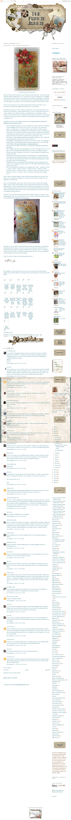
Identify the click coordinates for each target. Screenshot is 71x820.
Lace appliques (55, 632)
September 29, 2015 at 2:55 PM (16, 494)
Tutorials (54, 719)
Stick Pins (54, 689)
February (57, 465)
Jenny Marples (10, 443)
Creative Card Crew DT (57, 560)
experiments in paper (11, 497)
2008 (55, 482)
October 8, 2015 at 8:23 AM (15, 583)
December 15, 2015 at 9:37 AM (16, 653)
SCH (53, 674)
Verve (53, 726)
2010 (55, 478)
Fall (53, 595)
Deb (8, 561)
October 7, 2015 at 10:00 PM (16, 568)
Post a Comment (7, 667)
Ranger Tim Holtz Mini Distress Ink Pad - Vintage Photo (12, 301)
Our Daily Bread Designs (58, 656)
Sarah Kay (54, 672)
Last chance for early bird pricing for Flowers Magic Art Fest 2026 (62, 225)
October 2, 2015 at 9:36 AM (15, 538)
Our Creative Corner (57, 654)
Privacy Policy (55, 48)
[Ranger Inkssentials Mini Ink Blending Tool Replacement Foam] (30, 296)
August (56, 452)
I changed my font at (16, 684)
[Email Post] (40, 334)
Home (27, 669)
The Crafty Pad (55, 699)
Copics (53, 555)
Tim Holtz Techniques (57, 715)
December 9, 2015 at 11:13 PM (16, 635)
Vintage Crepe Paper (57, 732)
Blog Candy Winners (57, 536)
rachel (8, 421)
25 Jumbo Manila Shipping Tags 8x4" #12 (12, 287)
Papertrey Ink (55, 661)
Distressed (54, 586)
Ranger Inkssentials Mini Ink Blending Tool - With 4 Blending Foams (24, 302)
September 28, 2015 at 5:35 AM (16, 387)
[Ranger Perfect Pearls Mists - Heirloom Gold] (6, 296)
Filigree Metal (55, 603)
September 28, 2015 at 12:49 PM (17, 427)
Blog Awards (55, 532)
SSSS (53, 683)
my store (29, 157)
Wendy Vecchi (55, 735)
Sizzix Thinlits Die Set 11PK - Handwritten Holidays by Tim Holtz (30, 316)
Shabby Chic (55, 676)
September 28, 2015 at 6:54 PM (16, 468)
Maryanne (9, 430)
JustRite (54, 627)
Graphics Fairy (55, 609)
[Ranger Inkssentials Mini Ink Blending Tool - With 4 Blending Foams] (24, 296)
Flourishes (54, 605)
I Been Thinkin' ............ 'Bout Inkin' (59, 317)
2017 (55, 431)
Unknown (9, 488)
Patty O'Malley (10, 464)
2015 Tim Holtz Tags (57, 517)
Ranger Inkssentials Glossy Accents (24, 314)
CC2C (53, 542)
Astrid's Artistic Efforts (59, 239)
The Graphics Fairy (56, 701)
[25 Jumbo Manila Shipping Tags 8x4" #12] (13, 283)
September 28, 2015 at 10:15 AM (17, 417)
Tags (53, 696)
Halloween (54, 618)
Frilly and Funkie (56, 607)
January (57, 467)
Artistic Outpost (55, 525)
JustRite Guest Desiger (57, 629)
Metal (53, 643)
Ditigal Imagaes (55, 587)
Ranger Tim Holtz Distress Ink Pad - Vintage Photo (18, 301)
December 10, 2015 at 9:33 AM (16, 645)
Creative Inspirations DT (58, 562)
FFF (53, 600)
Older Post (47, 669)
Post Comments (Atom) (15, 672)
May (56, 459)
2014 (55, 470)
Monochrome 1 (62, 203)
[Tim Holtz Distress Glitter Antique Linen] (18, 311)
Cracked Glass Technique (58, 559)
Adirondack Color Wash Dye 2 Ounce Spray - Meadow (30, 288)
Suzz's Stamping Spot (58, 231)
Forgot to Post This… (58, 249)
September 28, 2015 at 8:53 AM (16, 408)
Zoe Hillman (9, 587)
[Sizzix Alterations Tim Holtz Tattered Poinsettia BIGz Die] (6, 311)
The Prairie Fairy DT (57, 705)
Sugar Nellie (55, 694)
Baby (53, 530)
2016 (55, 433)
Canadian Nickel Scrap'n (59, 253)
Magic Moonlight (56, 636)
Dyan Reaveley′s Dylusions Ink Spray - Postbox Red (12, 314)
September (57, 443)
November (57, 439)
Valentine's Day (55, 721)
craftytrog (9, 532)
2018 (55, 429)
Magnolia (54, 638)
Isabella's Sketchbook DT (58, 625)
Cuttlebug (54, 569)
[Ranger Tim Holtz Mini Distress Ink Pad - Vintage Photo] (12, 296)
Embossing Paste (56, 591)
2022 (55, 427)
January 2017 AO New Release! (62, 292)
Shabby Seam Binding (57, 678)
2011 (55, 476)
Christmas (54, 548)
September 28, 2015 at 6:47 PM (16, 460)
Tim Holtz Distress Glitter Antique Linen (18, 314)
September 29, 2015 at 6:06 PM (16, 508)
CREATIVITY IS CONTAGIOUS (57, 262)
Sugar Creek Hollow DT (57, 692)
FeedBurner (63, 99)
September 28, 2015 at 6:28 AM (16, 396)
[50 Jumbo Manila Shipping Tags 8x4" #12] (6, 283)
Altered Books (55, 521)
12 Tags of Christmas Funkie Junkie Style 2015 (23, 336)
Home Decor (55, 622)
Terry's (55, 289)
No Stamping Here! (59, 450)
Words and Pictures (11, 400)
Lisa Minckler (10, 350)
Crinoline (54, 566)
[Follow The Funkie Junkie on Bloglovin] (56, 53)
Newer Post (6, 669)
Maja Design (55, 640)
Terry (8, 411)
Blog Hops (54, 537)
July (56, 455)
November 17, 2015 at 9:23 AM (16, 600)
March (56, 463)
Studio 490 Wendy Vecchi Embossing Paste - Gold (24, 287)
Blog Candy (54, 534)
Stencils (54, 687)
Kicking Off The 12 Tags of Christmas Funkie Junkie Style (16, 45)
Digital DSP (54, 580)
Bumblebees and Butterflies (60, 201)
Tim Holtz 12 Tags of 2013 (58, 710)
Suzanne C (9, 391)
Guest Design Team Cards (58, 611)
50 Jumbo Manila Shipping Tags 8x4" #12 (6, 287)
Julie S (8, 512)
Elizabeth (9, 453)
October (57, 441)
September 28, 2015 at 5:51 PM (16, 449)
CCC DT (54, 546)
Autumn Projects (56, 528)
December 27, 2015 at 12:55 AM (16, 664)
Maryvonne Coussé (11, 596)
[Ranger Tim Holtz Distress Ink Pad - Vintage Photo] (18, 296)
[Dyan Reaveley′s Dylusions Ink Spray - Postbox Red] (12, 311)
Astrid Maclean (10, 520)
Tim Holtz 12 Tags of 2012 (58, 708)
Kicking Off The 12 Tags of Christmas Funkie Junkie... (61, 447)
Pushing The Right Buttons (60, 192)
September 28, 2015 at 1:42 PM (16, 439)
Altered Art (54, 519)
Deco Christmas (55, 573)
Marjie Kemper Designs (59, 248)
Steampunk (54, 685)
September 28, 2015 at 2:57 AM (16, 363)
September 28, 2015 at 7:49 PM (16, 484)
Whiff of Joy (55, 737)
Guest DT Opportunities (57, 616)
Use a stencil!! (62, 318)
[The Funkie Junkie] (59, 72)
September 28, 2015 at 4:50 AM (16, 376)
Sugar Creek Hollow (56, 690)
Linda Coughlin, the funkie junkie (60, 394)
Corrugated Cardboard (57, 557)
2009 (55, 480)
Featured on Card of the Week (59, 597)
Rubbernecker (55, 670)
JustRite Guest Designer (57, 631)
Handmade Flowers (56, 620)
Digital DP (54, 578)
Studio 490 (56, 280)
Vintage (54, 730)
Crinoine (54, 564)
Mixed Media (55, 647)
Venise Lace (55, 723)
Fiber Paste (54, 602)
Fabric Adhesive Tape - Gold (6, 327)
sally (8, 472)
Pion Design (54, 665)
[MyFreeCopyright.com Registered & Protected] (59, 791)
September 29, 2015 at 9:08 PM (16, 516)
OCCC (53, 652)
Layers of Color (55, 634)
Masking (54, 642)
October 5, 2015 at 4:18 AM (15, 557)
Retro (53, 669)
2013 (55, 472)
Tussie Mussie (55, 717)
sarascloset (9, 626)
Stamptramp (56, 272)
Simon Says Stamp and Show (58, 679)
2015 (55, 435)
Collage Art (54, 550)
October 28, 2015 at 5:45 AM (16, 592)
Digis (53, 577)
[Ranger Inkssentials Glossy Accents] (24, 311)
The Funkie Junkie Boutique (36, 158)
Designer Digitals (56, 575)
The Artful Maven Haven (59, 210)
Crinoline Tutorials (56, 568)
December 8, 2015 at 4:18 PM (16, 611)
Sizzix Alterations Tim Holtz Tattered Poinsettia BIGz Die (6, 315)
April (56, 461)
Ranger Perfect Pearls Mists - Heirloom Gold (6, 300)
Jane (8, 367)
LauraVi (9, 551)
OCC (53, 649)
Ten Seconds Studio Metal (58, 698)
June (56, 457)
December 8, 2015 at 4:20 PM (16, 623)
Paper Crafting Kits (56, 658)
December (57, 437)
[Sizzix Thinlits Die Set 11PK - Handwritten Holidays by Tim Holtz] (30, 311)
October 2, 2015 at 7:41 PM (15, 548)
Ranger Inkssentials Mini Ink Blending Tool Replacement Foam (30, 302)
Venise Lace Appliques (57, 724)
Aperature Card (55, 523)
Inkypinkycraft (10, 542)
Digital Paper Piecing (57, 584)
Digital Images (55, 582)
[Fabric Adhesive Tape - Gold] (6, 325)
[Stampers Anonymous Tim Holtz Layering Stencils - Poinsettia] (18, 283)
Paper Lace (54, 660)
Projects (54, 667)
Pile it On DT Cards (56, 663)
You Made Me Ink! (58, 298)
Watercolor (54, 733)
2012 (55, 474)
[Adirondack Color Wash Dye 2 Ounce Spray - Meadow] (30, 283)
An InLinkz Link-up (8, 332)
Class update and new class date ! (62, 310)
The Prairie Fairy (56, 703)
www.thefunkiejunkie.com (32, 143)
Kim (8, 379)
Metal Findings (55, 645)
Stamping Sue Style (58, 307)
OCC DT (54, 651)
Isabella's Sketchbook (57, 623)
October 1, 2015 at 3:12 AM (15, 529)
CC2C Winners (55, 544)
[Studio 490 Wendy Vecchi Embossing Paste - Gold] (24, 283)
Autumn (54, 527)
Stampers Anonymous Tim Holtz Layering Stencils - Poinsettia (18, 288)
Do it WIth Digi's (56, 589)
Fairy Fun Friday (56, 593)
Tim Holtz (54, 707)
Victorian (54, 728)
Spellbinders (55, 681)
